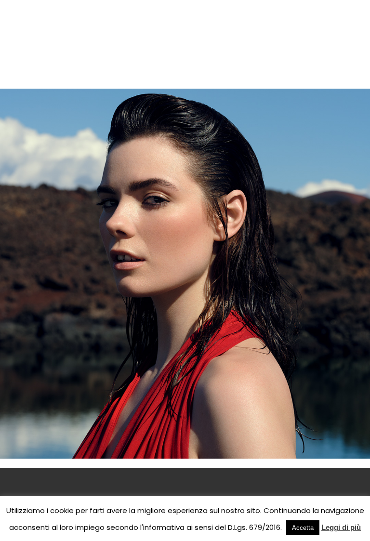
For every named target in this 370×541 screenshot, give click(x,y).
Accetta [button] (303, 527)
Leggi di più (341, 527)
